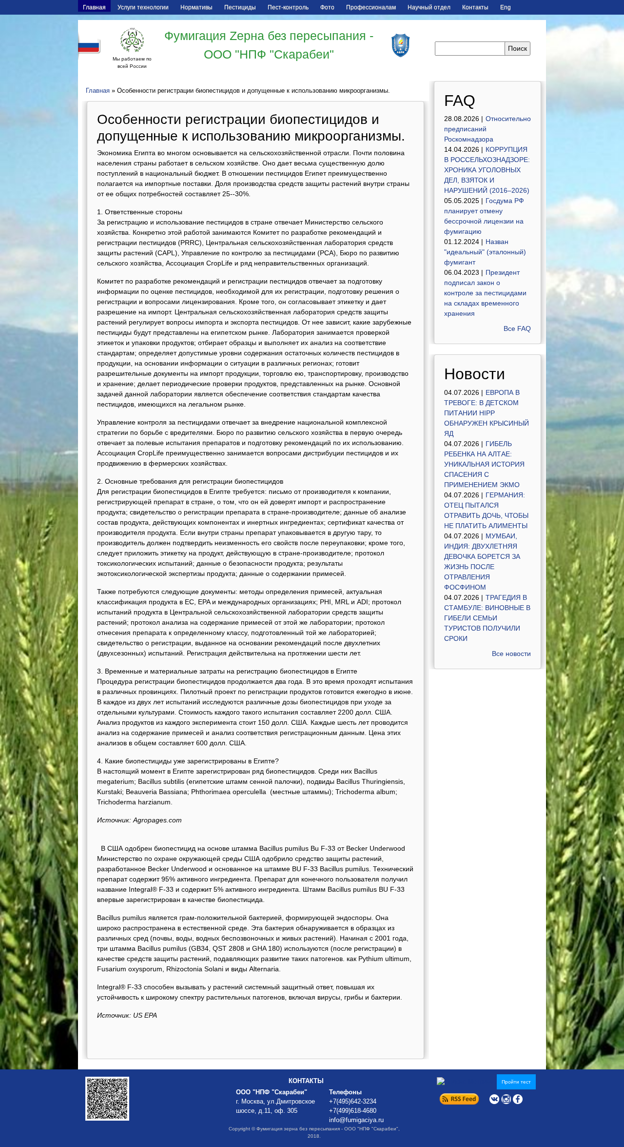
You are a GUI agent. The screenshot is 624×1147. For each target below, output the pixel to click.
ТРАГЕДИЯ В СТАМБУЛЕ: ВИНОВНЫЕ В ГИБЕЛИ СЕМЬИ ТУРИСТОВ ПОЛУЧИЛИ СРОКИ (487, 618)
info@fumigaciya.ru (356, 1120)
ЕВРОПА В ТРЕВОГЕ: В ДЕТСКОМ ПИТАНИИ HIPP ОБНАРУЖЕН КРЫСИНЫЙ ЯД (486, 413)
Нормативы (196, 7)
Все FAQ (517, 328)
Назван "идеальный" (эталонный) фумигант (485, 252)
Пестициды (240, 7)
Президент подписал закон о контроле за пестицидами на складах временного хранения (485, 292)
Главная (94, 7)
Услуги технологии (143, 7)
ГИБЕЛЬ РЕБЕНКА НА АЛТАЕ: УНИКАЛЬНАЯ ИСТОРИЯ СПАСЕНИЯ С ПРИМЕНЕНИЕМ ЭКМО (484, 464)
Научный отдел (429, 7)
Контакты (475, 7)
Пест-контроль (288, 7)
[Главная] (132, 40)
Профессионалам (371, 7)
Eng (505, 7)
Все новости (511, 653)
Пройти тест (516, 1082)
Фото (327, 7)
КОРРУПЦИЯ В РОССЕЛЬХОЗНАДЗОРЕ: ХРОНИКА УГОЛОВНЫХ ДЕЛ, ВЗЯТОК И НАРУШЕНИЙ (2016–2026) (487, 169)
